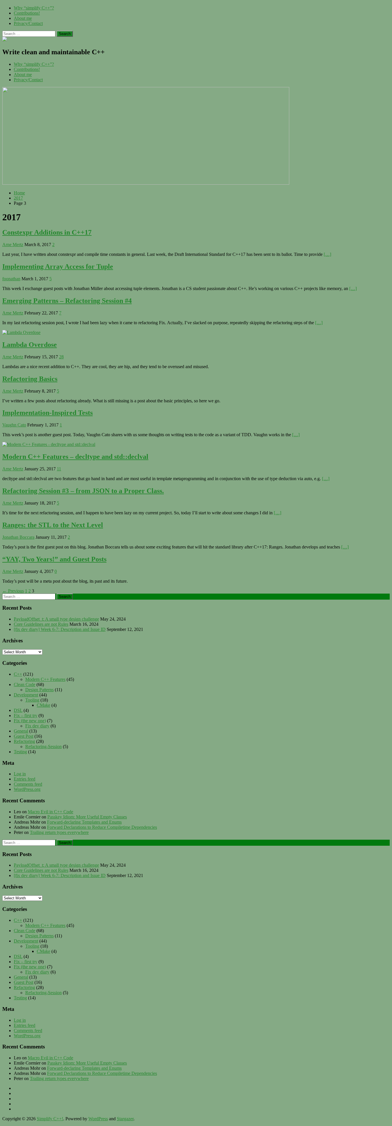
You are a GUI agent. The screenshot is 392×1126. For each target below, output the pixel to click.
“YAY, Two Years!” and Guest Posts (54, 559)
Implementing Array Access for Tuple (57, 266)
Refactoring (24, 741)
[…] (327, 254)
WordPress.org (27, 789)
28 (61, 356)
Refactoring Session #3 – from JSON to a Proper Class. (83, 491)
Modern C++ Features (45, 679)
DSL (18, 710)
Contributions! (27, 13)
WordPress (98, 1118)
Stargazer (125, 1118)
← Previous (13, 590)
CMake (43, 705)
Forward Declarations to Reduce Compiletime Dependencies (102, 827)
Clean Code (24, 684)
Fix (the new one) (30, 720)
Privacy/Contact (28, 23)
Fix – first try (25, 715)
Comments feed (28, 784)
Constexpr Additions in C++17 (47, 232)
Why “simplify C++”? (34, 7)
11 (59, 468)
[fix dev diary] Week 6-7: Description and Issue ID (60, 629)
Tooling (32, 700)
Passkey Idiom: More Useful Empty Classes (87, 816)
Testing (20, 751)
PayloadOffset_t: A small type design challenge (56, 619)
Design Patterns (39, 689)
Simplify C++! (50, 1118)
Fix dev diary (37, 725)
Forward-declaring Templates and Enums (84, 822)
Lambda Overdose (29, 344)
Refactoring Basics (29, 379)
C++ (18, 674)
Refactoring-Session (43, 746)
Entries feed (24, 779)
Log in (20, 773)
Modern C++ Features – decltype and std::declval (75, 456)
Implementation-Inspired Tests (47, 412)
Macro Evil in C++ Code (50, 811)
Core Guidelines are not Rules (41, 624)
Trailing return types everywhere (59, 832)
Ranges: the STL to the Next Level (52, 525)
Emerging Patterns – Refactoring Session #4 (67, 300)
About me (23, 18)
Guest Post (23, 736)
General (21, 731)
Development (26, 694)
